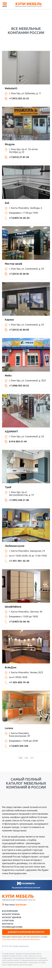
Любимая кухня (14, 545)
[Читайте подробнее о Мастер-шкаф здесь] (26, 243)
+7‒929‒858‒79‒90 (19, 682)
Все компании (10, 911)
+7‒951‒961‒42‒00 (19, 561)
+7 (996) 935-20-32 (19, 385)
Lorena (9, 728)
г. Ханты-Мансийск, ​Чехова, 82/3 (26, 672)
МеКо (8, 375)
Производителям (12, 927)
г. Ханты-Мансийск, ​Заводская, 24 (27, 551)
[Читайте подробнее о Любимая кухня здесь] (26, 525)
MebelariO (11, 88)
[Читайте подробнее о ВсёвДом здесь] (26, 646)
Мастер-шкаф (13, 263)
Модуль (10, 144)
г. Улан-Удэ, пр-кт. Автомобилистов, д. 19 (21, 493)
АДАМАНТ (11, 431)
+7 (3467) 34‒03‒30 (19, 218)
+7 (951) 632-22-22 (19, 98)
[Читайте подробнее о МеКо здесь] (26, 355)
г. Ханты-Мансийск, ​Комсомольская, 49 (19, 734)
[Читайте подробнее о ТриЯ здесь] (26, 466)
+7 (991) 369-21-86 (19, 500)
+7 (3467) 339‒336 (18, 746)
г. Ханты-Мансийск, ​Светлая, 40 (25, 611)
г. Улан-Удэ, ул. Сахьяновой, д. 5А (26, 268)
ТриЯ (8, 487)
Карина (9, 319)
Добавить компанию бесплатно (26, 932)
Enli (7, 202)
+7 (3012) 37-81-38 (19, 157)
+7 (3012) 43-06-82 (19, 274)
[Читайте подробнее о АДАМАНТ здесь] (26, 410)
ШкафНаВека (13, 606)
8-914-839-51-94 (18, 441)
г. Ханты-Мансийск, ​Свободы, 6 (25, 208)
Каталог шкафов (11, 917)
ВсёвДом (10, 667)
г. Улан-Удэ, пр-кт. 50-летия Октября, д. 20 (23, 150)
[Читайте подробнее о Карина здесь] (26, 299)
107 (32, 758)
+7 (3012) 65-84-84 (19, 329)
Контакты (7, 924)
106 (26, 758)
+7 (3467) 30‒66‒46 (19, 621)
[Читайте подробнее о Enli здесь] (26, 182)
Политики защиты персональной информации (21, 939)
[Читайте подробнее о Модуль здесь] (26, 123)
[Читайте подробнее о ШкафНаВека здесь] (26, 586)
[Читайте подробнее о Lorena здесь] (26, 707)
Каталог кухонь (11, 914)
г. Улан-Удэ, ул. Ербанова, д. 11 (25, 93)
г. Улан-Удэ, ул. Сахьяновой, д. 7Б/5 (27, 380)
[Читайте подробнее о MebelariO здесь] (26, 67)
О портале (8, 921)
